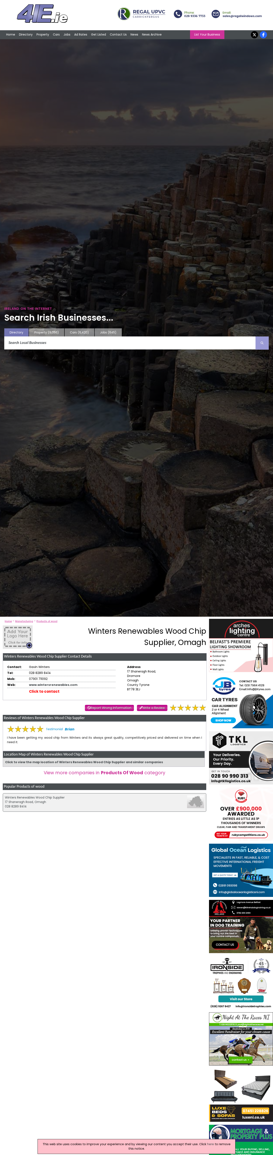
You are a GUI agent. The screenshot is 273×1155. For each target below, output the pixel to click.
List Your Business (207, 34)
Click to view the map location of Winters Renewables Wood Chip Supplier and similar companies (84, 762)
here (210, 1144)
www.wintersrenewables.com (53, 685)
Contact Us (118, 34)
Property (42, 34)
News (134, 34)
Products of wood (46, 621)
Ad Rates (80, 34)
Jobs (67, 34)
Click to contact (44, 691)
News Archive (152, 34)
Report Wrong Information (111, 708)
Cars (56, 34)
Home (10, 34)
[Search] (262, 343)
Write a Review (153, 708)
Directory (26, 34)
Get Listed (98, 34)
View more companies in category (104, 773)
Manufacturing (24, 621)
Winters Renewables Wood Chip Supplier (35, 797)
